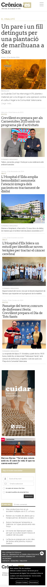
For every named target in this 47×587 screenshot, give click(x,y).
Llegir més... (7, 103)
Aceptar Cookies (21, 582)
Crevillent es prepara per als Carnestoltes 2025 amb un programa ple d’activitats (22, 121)
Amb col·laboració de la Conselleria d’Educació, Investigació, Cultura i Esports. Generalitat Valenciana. (20, 556)
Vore (23, 488)
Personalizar (34, 582)
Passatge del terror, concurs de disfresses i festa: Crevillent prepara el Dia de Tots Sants (22, 311)
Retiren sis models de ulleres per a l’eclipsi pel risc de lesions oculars (20, 517)
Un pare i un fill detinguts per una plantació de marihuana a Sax (22, 39)
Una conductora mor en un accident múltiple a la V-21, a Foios (20, 510)
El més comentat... (21, 505)
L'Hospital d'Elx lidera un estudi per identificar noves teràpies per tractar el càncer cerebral (23, 248)
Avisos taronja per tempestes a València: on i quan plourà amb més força (20, 524)
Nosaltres (14, 561)
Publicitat (23, 561)
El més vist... (7, 505)
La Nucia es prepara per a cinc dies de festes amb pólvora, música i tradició (20, 541)
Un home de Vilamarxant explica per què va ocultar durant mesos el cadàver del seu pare (20, 533)
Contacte (6, 561)
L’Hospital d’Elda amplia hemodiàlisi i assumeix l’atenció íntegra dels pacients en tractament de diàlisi (20, 184)
